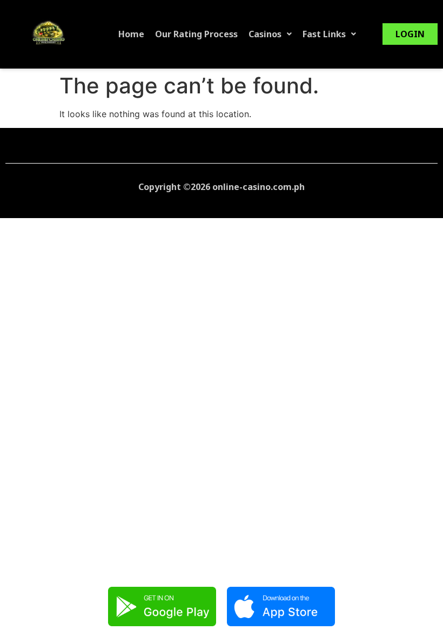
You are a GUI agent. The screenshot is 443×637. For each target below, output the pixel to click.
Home (131, 34)
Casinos (265, 34)
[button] (270, 34)
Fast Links (324, 34)
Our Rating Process (196, 34)
